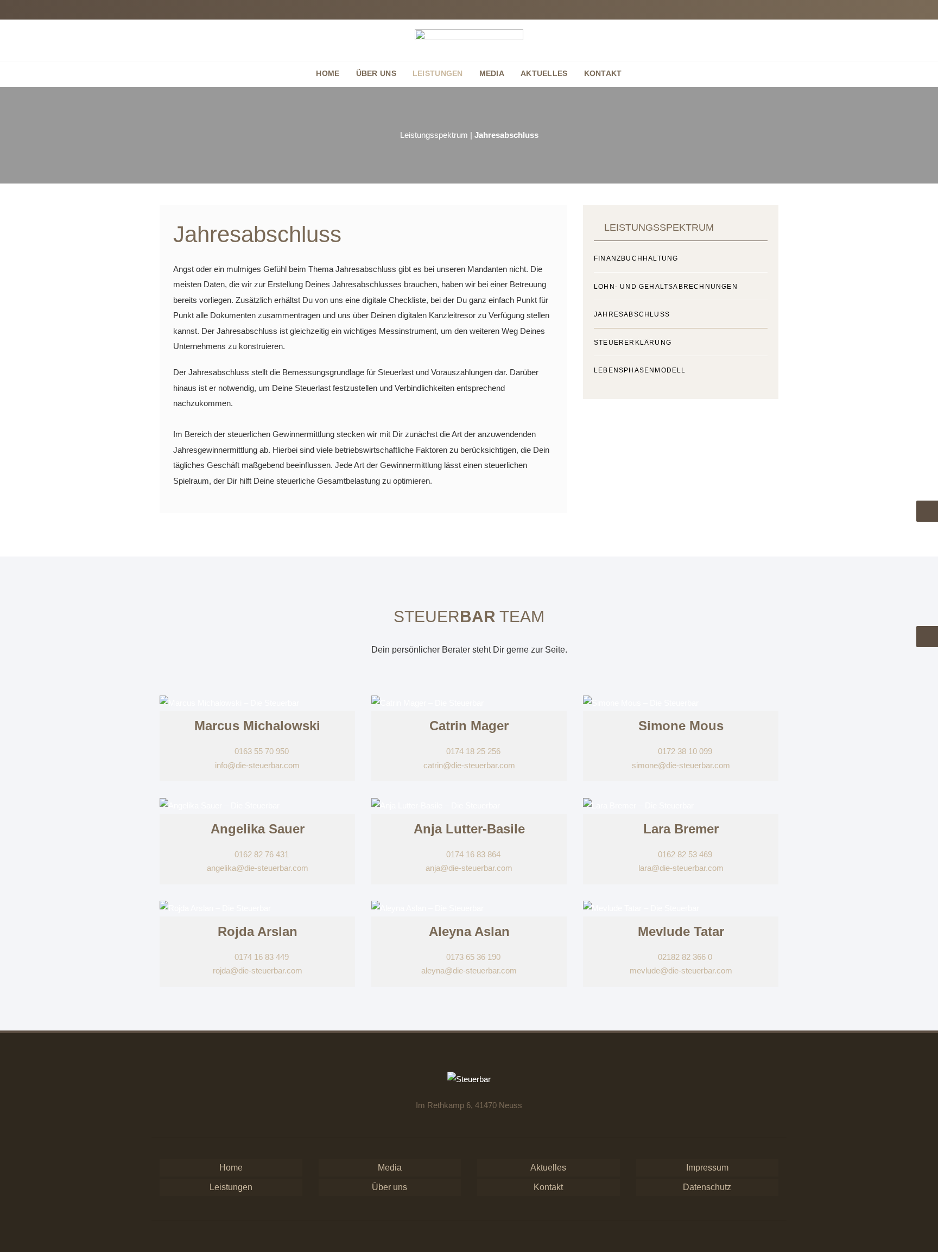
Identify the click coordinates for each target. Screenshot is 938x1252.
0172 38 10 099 (684, 751)
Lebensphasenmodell (640, 370)
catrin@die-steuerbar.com (469, 765)
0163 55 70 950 (260, 751)
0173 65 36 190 (472, 957)
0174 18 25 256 (472, 751)
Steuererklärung (632, 342)
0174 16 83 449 (260, 957)
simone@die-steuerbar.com (681, 765)
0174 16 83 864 (472, 854)
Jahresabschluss (632, 314)
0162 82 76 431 (260, 854)
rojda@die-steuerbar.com (257, 970)
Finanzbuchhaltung (636, 258)
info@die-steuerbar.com (257, 765)
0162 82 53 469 (684, 854)
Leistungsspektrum (434, 135)
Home (231, 1167)
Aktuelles (548, 1167)
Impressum (707, 1167)
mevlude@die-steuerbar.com (681, 970)
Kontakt (548, 1187)
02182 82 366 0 (684, 957)
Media (390, 1167)
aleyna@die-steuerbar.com (469, 970)
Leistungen (231, 1187)
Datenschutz (707, 1187)
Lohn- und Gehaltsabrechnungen (666, 286)
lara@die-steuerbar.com (681, 867)
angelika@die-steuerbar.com (257, 867)
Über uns (389, 1187)
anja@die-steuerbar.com (469, 867)
